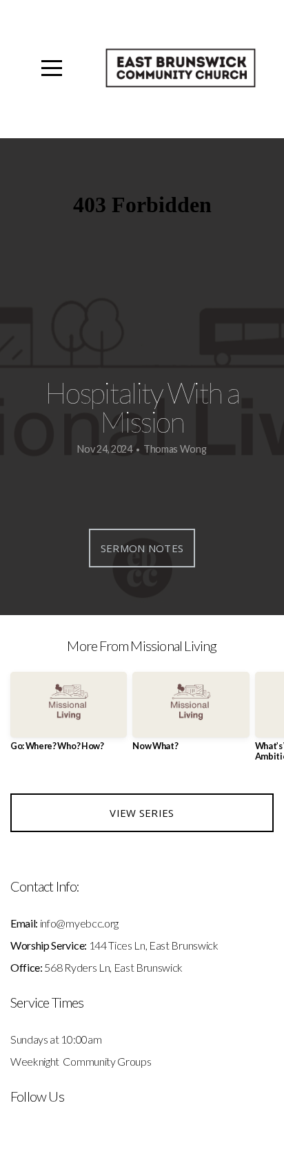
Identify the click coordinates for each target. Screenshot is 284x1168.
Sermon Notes (142, 548)
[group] (68, 717)
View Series (142, 813)
